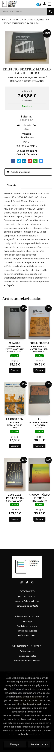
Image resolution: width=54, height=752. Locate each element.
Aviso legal (27, 621)
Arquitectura (42, 19)
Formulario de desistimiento (27, 660)
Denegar (15, 744)
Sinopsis (11, 185)
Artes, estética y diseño (21, 19)
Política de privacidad (27, 630)
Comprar (15, 370)
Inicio (4, 19)
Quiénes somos (27, 651)
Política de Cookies (27, 635)
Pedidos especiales (27, 656)
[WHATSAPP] (32, 583)
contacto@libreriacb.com (27, 601)
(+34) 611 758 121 (27, 596)
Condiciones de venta (27, 626)
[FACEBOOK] (27, 583)
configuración (36, 734)
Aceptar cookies (39, 744)
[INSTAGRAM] (22, 583)
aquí (11, 734)
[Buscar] (50, 11)
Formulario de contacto (27, 605)
